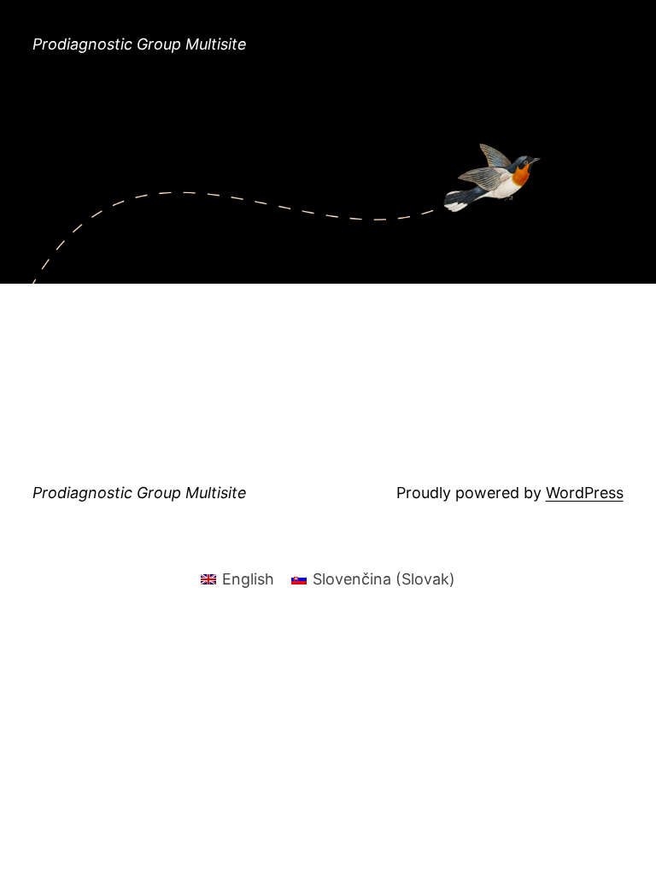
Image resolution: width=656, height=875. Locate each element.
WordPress (585, 493)
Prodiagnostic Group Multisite (139, 44)
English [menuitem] (248, 579)
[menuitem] (237, 579)
